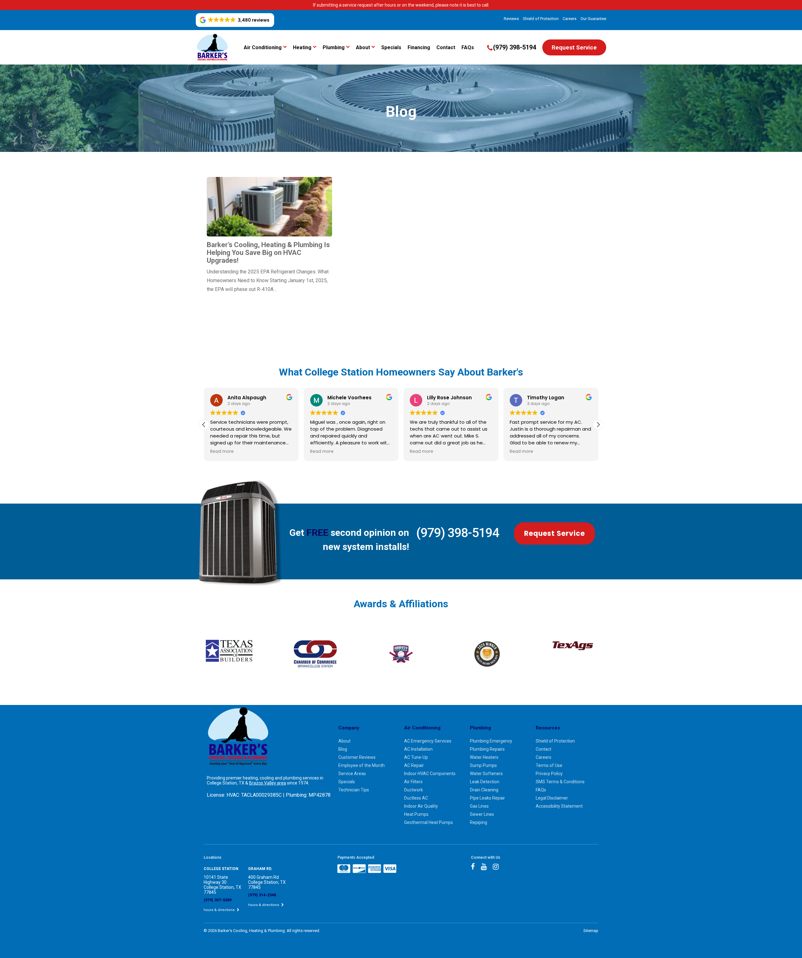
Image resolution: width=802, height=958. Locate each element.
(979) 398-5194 (457, 533)
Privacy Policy (549, 773)
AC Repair (414, 765)
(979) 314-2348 (262, 895)
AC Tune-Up (416, 757)
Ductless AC (416, 797)
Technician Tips (353, 789)
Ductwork (413, 789)
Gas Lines (479, 806)
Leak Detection (484, 781)
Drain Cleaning (484, 789)
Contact (445, 47)
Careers (569, 18)
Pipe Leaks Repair (487, 797)
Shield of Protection (541, 18)
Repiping (478, 822)
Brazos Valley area (267, 782)
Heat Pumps (416, 814)
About (363, 47)
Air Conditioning (263, 47)
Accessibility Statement (559, 806)
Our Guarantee (593, 18)
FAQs (467, 47)
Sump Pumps (483, 765)
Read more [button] (222, 451)
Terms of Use (549, 765)
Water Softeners (486, 773)
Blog (342, 749)
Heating (302, 47)
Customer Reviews (357, 757)
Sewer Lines (482, 814)
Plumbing (334, 47)
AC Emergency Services (427, 740)
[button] (598, 424)
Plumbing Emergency (491, 740)
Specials (391, 47)
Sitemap (590, 930)
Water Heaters (484, 757)
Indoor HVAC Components (430, 773)
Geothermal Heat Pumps (428, 822)
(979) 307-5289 (218, 900)
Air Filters (413, 781)
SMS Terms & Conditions (560, 781)
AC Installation (418, 749)
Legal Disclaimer (552, 797)
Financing (419, 47)
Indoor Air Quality (421, 806)
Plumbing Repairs (487, 749)
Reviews (511, 18)
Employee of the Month (361, 765)
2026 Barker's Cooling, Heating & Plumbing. (247, 930)
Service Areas (352, 773)
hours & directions (220, 910)
